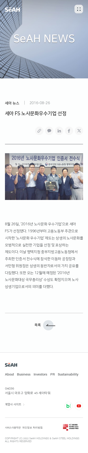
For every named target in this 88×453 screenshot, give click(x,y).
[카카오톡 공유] (49, 131)
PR (52, 374)
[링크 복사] (39, 131)
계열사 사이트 (13, 404)
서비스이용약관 (13, 427)
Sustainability (68, 374)
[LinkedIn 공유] (59, 131)
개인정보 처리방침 (32, 427)
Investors (40, 374)
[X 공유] (79, 131)
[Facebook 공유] (69, 131)
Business (23, 374)
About (9, 374)
